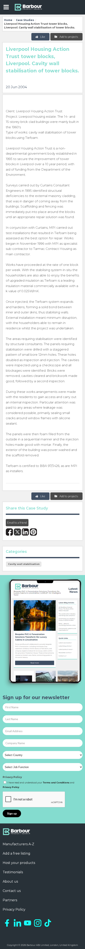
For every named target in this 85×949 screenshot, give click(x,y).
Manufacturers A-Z (18, 844)
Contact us (12, 891)
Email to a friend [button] (17, 522)
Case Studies (25, 20)
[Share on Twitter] (17, 532)
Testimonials (13, 872)
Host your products (19, 863)
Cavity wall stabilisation (24, 564)
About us (10, 881)
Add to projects (68, 36)
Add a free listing (16, 853)
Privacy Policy (12, 777)
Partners (10, 900)
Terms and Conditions (56, 782)
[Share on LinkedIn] (25, 532)
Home (8, 20)
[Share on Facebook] (9, 532)
